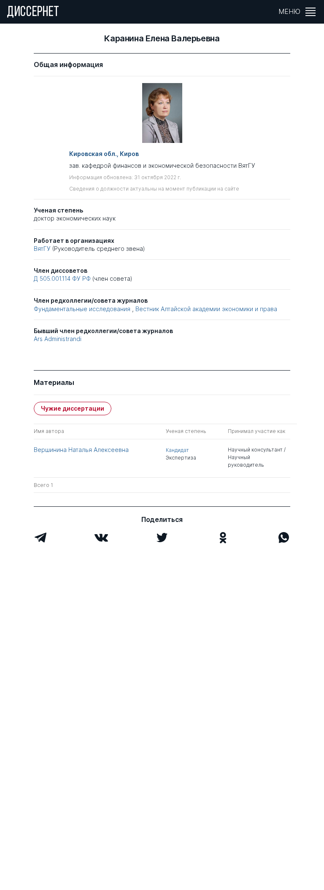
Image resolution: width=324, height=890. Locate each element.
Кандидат (177, 450)
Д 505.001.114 (52, 278)
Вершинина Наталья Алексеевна (81, 449)
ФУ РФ (82, 278)
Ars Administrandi (57, 338)
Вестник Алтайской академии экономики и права (206, 308)
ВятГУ (42, 248)
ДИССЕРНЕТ (33, 12)
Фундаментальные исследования (82, 308)
